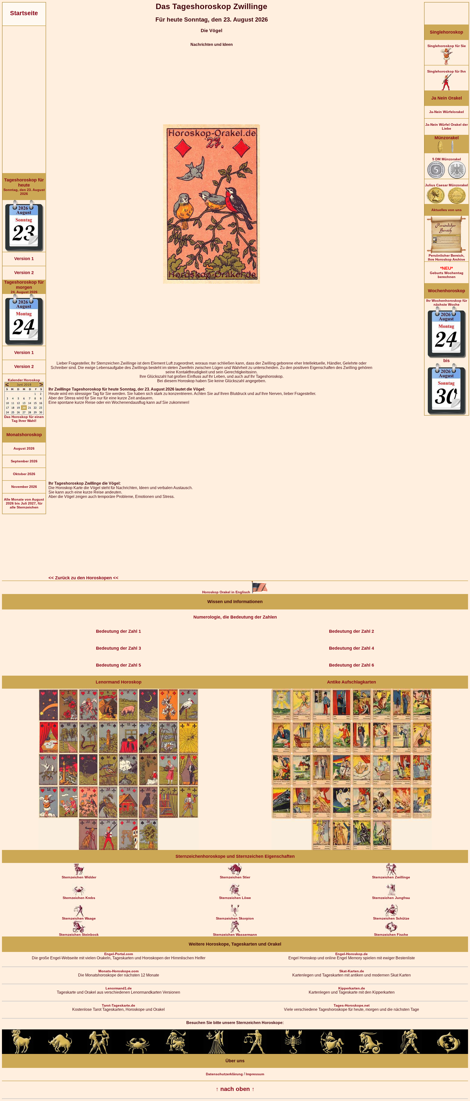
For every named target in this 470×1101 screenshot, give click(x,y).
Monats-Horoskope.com (118, 971)
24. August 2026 (24, 287)
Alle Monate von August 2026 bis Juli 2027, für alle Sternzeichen (24, 503)
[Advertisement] (24, 99)
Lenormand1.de (119, 988)
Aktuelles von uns (446, 210)
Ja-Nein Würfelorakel (446, 112)
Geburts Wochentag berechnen (446, 272)
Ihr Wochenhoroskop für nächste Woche (446, 331)
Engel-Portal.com (118, 954)
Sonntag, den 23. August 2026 (24, 186)
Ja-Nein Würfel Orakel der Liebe (446, 126)
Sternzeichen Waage (79, 918)
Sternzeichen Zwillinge (391, 877)
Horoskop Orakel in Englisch (226, 592)
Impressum (255, 1074)
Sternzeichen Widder (79, 877)
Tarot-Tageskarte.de (118, 1005)
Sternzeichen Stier (235, 877)
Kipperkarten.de (351, 988)
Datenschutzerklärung (224, 1074)
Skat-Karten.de (351, 971)
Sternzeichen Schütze (391, 918)
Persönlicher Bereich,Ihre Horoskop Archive (446, 257)
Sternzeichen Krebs (79, 898)
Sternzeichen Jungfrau (391, 898)
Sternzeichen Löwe (235, 898)
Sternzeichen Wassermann (235, 934)
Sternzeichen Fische (391, 934)
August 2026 (24, 448)
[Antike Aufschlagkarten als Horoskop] (351, 849)
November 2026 (24, 487)
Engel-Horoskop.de (351, 954)
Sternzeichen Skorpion (235, 918)
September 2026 (24, 461)
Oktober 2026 (24, 474)
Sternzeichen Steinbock (79, 934)
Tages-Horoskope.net (352, 1005)
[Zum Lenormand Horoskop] (118, 849)
